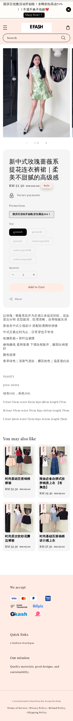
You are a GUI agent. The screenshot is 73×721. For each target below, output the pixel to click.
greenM (37, 232)
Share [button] (18, 299)
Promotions (17, 206)
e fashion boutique (22, 643)
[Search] (63, 38)
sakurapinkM (22, 250)
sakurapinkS (40, 241)
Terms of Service (17, 708)
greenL (18, 241)
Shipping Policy (37, 712)
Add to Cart (36, 287)
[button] (5, 27)
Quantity (14, 267)
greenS (18, 232)
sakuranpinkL (22, 259)
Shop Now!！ (34, 15)
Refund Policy (57, 708)
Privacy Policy (38, 708)
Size (11, 223)
